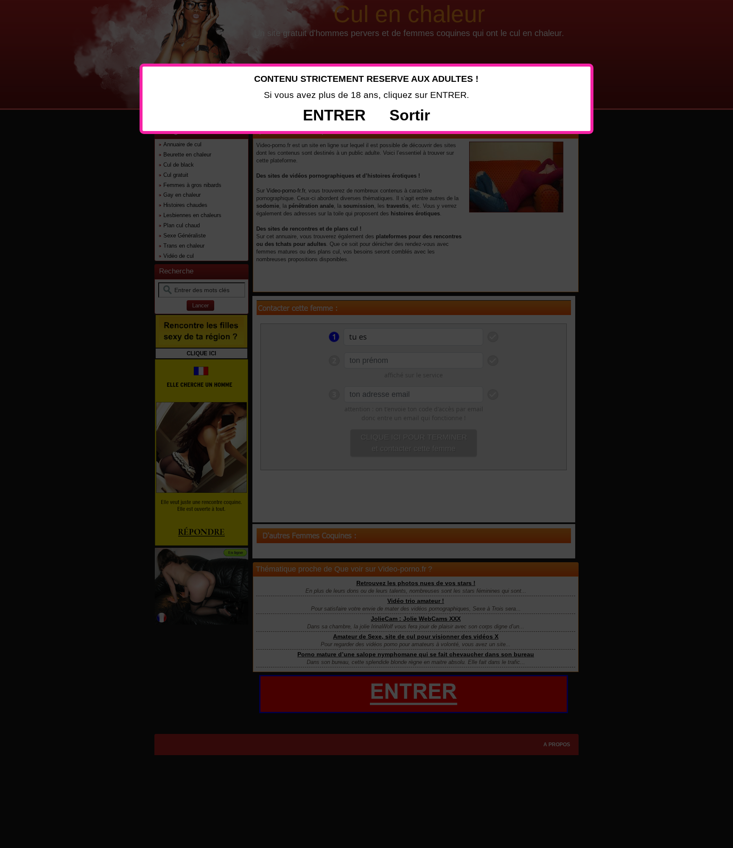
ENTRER (334, 115)
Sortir (409, 115)
